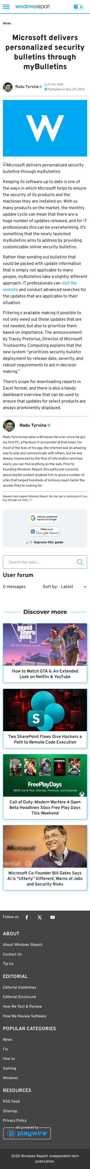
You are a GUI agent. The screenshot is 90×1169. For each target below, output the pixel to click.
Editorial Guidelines (19, 987)
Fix (5, 1049)
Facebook (26, 917)
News (7, 23)
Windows (10, 1078)
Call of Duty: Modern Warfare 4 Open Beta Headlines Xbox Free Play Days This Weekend (45, 808)
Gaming (9, 1068)
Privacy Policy (15, 1120)
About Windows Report (22, 944)
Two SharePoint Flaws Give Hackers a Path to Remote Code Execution (45, 739)
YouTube (52, 917)
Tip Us (8, 964)
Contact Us (12, 954)
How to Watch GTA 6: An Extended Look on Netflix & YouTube (45, 674)
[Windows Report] (32, 6)
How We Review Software (24, 1016)
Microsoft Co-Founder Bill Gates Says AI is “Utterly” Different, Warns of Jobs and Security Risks (45, 879)
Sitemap (10, 1111)
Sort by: (50, 587)
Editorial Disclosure (19, 997)
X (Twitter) (39, 917)
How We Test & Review (22, 1006)
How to (9, 1058)
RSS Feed (11, 1101)
